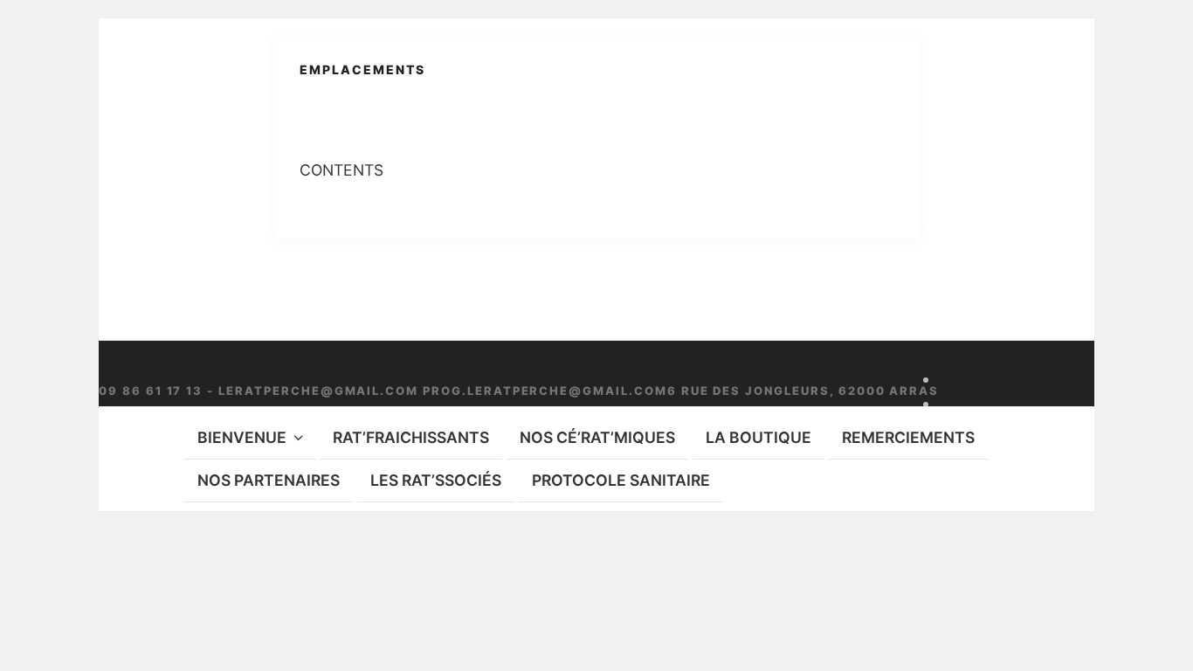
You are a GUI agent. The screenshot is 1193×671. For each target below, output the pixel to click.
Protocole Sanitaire (621, 480)
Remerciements (908, 437)
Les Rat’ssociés (435, 480)
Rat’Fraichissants (411, 437)
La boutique (758, 437)
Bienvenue (241, 437)
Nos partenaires (268, 480)
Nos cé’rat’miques (597, 437)
